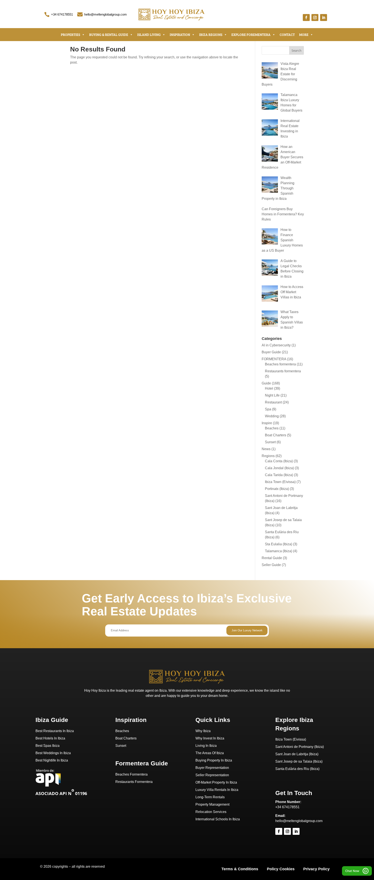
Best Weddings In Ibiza (53, 753)
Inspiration (180, 34)
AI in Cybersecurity (276, 345)
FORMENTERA (274, 359)
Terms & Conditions (239, 869)
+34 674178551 (62, 14)
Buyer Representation (212, 768)
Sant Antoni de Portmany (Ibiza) (299, 747)
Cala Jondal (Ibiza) (279, 468)
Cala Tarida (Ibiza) (279, 475)
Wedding (272, 416)
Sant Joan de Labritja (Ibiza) (296, 754)
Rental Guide (272, 558)
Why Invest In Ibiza (209, 738)
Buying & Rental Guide (108, 34)
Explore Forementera (251, 34)
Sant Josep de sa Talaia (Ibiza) (298, 761)
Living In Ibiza (206, 745)
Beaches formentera (280, 364)
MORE (303, 34)
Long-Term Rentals (210, 797)
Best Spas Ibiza (47, 745)
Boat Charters (275, 435)
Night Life (272, 395)
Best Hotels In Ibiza (50, 738)
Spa (268, 409)
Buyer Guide (271, 352)
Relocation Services (210, 812)
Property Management (212, 804)
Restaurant (273, 402)
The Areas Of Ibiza (209, 753)
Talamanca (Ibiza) (278, 551)
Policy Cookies (281, 869)
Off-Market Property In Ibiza (216, 782)
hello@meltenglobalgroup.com (105, 14)
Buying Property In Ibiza (213, 760)
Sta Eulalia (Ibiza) (278, 544)
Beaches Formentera (131, 774)
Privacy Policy (316, 869)
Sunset (270, 442)
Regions (268, 456)
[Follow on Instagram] (314, 17)
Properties (70, 34)
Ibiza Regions (210, 34)
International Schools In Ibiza (217, 819)
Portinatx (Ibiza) (277, 489)
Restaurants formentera (283, 371)
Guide (266, 383)
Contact (287, 34)
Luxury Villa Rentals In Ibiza (216, 790)
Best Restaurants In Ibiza (54, 731)
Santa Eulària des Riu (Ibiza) (297, 769)
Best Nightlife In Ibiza (51, 760)
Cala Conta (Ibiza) (279, 461)
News (266, 449)
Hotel (269, 388)
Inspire (267, 423)
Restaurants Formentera (134, 782)
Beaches (272, 428)
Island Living (149, 34)
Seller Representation (212, 775)
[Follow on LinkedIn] (323, 17)
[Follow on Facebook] (306, 17)
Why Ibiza (203, 731)
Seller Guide (271, 565)
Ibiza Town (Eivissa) (280, 482)
